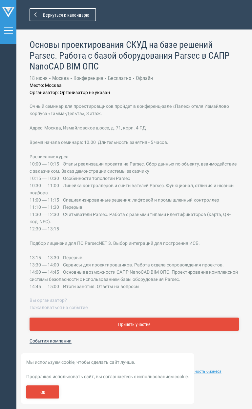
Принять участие (134, 324)
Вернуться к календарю (66, 15)
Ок (42, 392)
